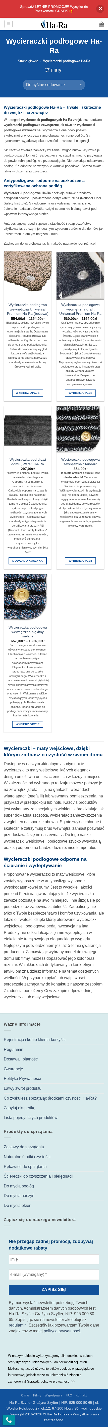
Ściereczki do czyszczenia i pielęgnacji (38, 1176)
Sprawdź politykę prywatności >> (51, 1381)
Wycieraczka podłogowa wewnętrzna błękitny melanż (28, 632)
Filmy (37, 1395)
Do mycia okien (17, 1205)
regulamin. (18, 1325)
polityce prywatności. (62, 1331)
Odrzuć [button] (100, 9)
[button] (8, 24)
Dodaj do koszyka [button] (27, 560)
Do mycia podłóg (19, 1186)
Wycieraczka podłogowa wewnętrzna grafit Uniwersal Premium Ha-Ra (80, 309)
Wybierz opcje (27, 392)
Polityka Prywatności (22, 1078)
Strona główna (28, 61)
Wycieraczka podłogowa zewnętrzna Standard (80, 462)
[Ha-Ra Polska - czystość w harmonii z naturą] (54, 24)
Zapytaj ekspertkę (19, 1108)
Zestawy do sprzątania (24, 1147)
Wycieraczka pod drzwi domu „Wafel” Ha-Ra (28, 462)
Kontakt (81, 1395)
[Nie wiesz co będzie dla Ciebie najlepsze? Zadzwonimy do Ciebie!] (9, 1420)
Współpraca (54, 1395)
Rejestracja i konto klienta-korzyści (35, 1039)
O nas (25, 1395)
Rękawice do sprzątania (25, 1166)
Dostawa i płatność (21, 1059)
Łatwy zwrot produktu (22, 1088)
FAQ (69, 1395)
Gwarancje (13, 1069)
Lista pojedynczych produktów (31, 1117)
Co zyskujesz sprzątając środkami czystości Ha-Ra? (50, 1098)
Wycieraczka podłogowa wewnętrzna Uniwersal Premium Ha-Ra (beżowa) (27, 309)
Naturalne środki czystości (27, 1157)
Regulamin (13, 1049)
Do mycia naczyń (19, 1196)
